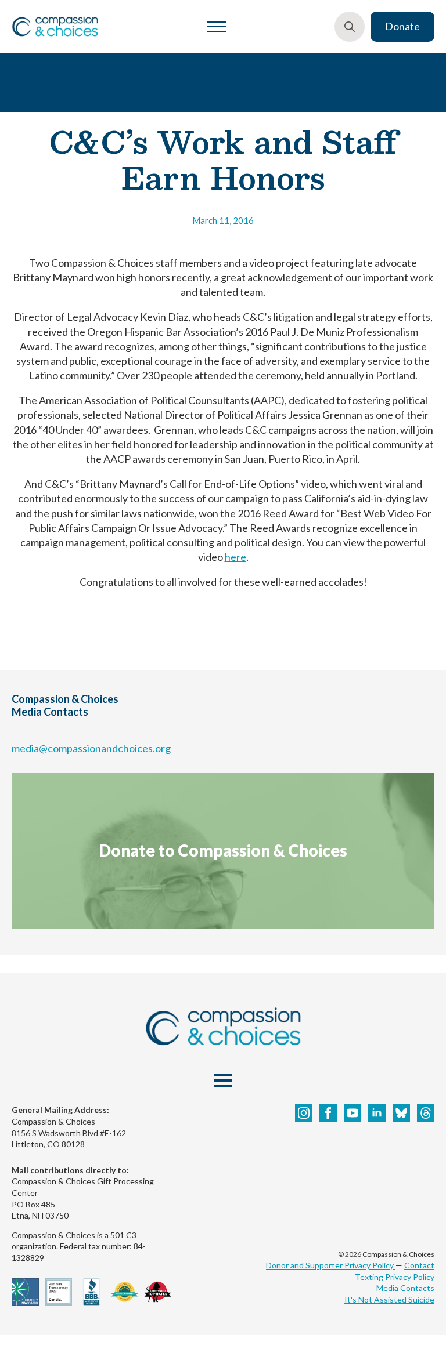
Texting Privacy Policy (394, 1277)
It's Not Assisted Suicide (389, 1299)
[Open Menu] (216, 26)
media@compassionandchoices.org (91, 748)
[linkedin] (377, 1113)
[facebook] (328, 1113)
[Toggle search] (349, 27)
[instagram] (303, 1113)
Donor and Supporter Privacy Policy (330, 1265)
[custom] (401, 1113)
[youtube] (352, 1113)
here (235, 556)
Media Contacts (405, 1288)
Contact (419, 1265)
